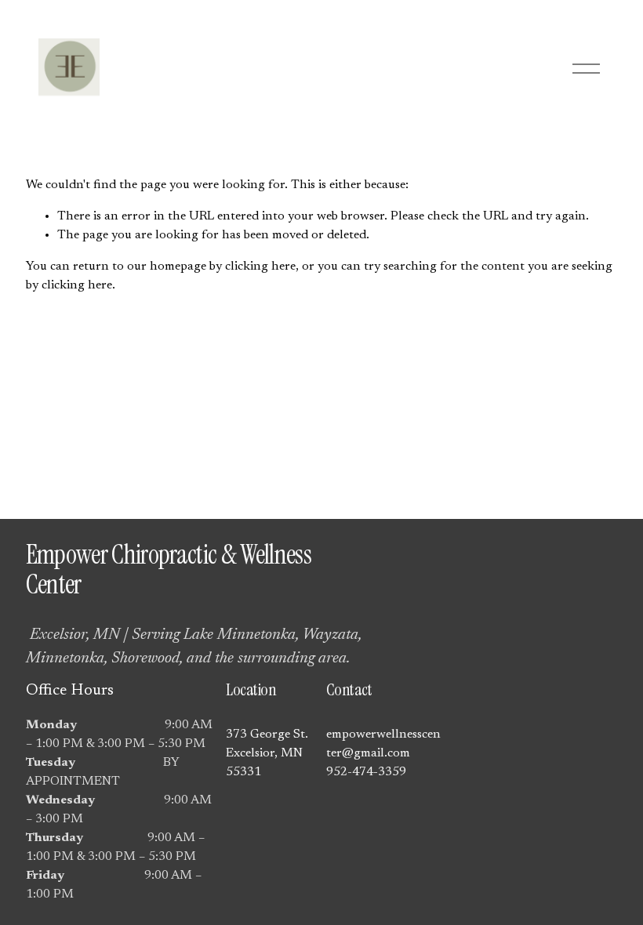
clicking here (260, 266)
